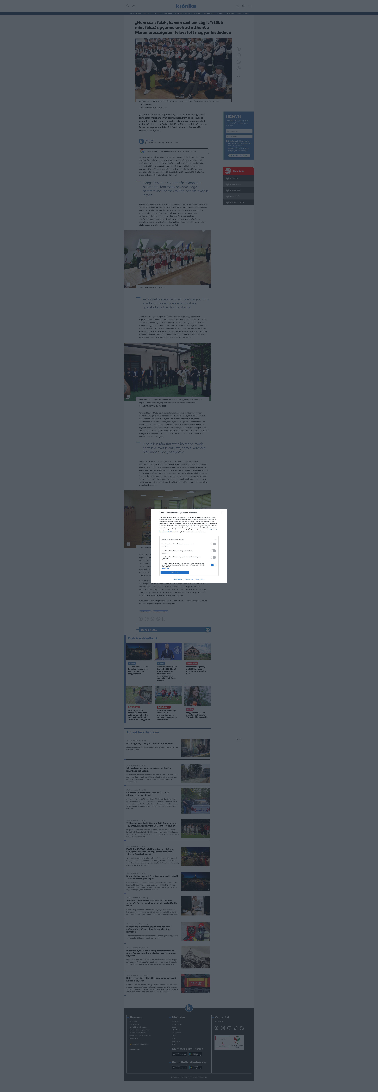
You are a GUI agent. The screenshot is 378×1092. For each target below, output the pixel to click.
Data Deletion (178, 579)
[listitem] (189, 540)
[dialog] (189, 546)
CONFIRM (174, 572)
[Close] (223, 513)
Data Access (189, 579)
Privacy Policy (200, 579)
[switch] (213, 544)
